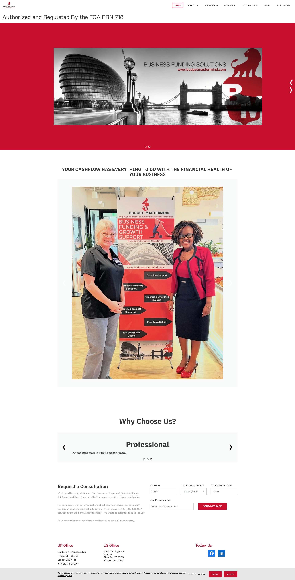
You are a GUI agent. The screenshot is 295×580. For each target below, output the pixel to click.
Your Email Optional (221, 485)
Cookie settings (197, 574)
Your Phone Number (160, 500)
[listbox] (194, 491)
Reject (215, 574)
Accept (230, 574)
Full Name (155, 485)
